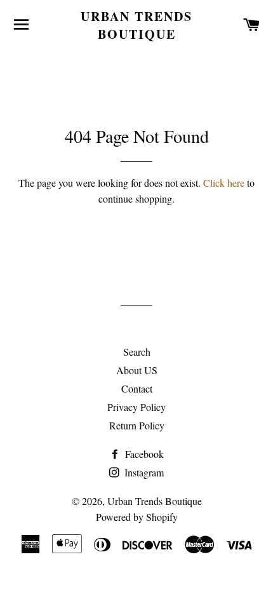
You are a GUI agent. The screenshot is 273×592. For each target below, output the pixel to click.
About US (136, 370)
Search (136, 351)
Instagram (143, 472)
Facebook (143, 454)
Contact (136, 388)
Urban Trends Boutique (136, 25)
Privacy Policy (136, 407)
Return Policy (136, 425)
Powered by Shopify (137, 516)
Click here (223, 182)
